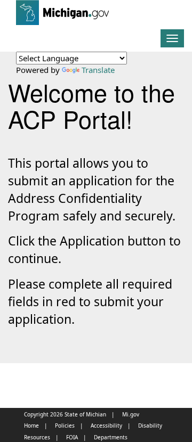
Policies (65, 425)
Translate (98, 69)
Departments (110, 437)
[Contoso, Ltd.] (8, 11)
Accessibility (106, 425)
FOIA (72, 437)
